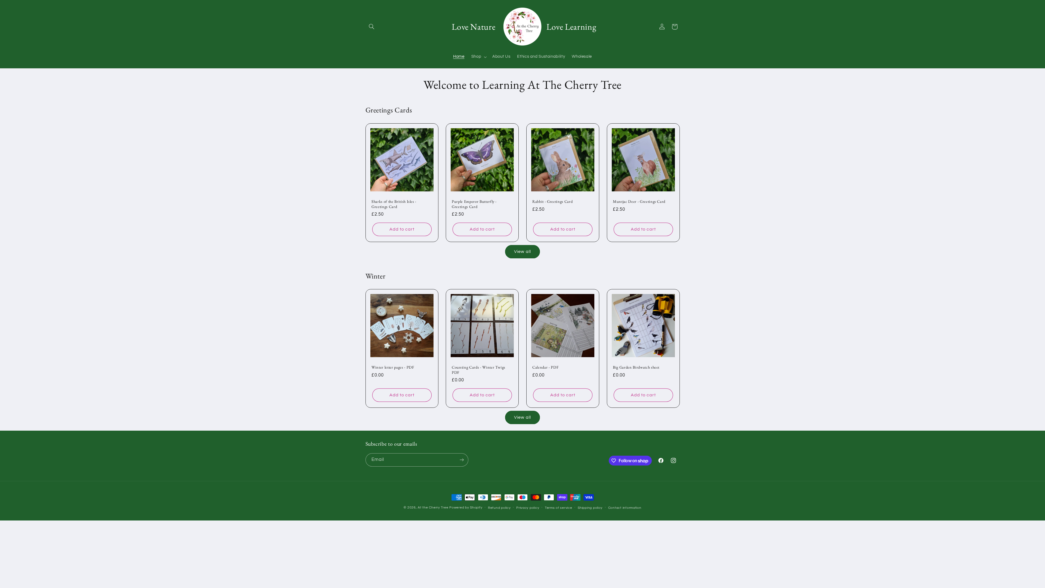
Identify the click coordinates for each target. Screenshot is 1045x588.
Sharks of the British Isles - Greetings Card (393, 204)
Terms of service (558, 507)
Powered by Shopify (465, 507)
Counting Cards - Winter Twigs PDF (478, 370)
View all (522, 251)
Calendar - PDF (545, 367)
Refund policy (499, 507)
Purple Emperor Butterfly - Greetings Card (474, 204)
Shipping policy (590, 507)
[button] (371, 26)
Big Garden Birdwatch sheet (636, 367)
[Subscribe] (461, 460)
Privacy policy (527, 507)
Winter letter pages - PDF (392, 367)
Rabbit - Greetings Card (552, 201)
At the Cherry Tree (433, 507)
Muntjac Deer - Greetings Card (639, 201)
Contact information (624, 507)
